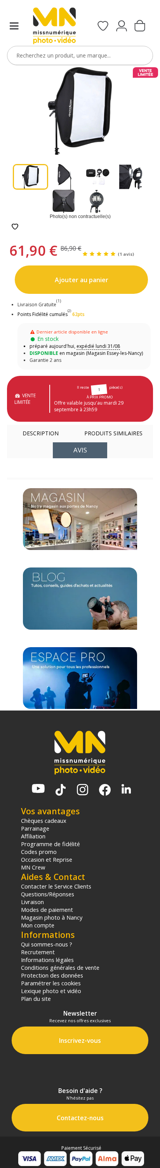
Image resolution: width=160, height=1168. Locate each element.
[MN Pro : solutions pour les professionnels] (80, 678)
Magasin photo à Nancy (51, 917)
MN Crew (33, 867)
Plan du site (36, 998)
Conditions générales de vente (60, 967)
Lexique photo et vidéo (51, 991)
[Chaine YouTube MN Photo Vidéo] (38, 789)
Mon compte (37, 925)
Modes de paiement (47, 909)
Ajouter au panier (81, 280)
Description (41, 433)
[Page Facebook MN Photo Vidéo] (105, 790)
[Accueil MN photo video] (54, 26)
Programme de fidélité (50, 844)
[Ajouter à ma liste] (15, 227)
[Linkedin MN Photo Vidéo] (126, 789)
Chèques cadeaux (43, 820)
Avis (80, 449)
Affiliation (33, 836)
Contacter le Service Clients (56, 886)
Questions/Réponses (47, 894)
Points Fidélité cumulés (42, 314)
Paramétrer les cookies (51, 983)
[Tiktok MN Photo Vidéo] (61, 790)
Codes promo (39, 851)
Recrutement (38, 952)
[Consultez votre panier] (139, 26)
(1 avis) (126, 254)
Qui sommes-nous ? (46, 944)
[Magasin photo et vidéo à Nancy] (80, 519)
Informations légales (47, 960)
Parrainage (35, 828)
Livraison (32, 902)
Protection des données (52, 975)
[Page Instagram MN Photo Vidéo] (82, 790)
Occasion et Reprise (46, 859)
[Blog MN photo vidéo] (80, 598)
